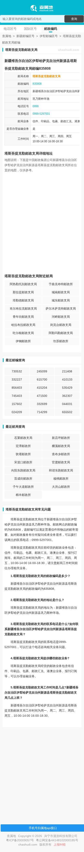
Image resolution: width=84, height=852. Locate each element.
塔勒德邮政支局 (23, 300)
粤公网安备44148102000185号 (57, 840)
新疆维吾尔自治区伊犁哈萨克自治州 (55, 91)
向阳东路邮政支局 (23, 470)
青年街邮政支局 (23, 316)
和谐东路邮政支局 (61, 470)
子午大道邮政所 (23, 486)
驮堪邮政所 (23, 454)
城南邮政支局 (61, 292)
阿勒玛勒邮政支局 (61, 333)
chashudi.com (68, 49)
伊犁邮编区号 (49, 36)
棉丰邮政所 (23, 495)
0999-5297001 (41, 113)
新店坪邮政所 (61, 438)
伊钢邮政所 (23, 341)
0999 (36, 106)
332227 (17, 379)
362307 (67, 395)
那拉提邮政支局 (23, 292)
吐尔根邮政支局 (23, 333)
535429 (67, 387)
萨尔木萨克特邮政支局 (61, 308)
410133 (67, 379)
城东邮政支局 (61, 300)
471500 (42, 395)
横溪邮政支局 (61, 446)
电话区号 (10, 28)
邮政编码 (50, 28)
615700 (42, 379)
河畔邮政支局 (61, 316)
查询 (74, 19)
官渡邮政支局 (61, 462)
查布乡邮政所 (61, 454)
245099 (42, 371)
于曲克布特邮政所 (61, 284)
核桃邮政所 (60, 478)
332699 (42, 404)
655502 (67, 412)
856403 (17, 387)
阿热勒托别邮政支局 (23, 284)
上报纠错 (60, 844)
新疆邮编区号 (25, 36)
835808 (37, 83)
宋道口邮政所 (23, 462)
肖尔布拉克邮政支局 (23, 308)
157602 (17, 404)
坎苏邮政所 (60, 341)
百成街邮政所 (23, 478)
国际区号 (30, 28)
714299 (42, 412)
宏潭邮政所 (23, 446)
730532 (17, 371)
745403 (17, 395)
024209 (17, 412)
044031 (67, 404)
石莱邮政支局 (23, 438)
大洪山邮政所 (61, 486)
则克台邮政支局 (60, 325)
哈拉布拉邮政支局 (23, 325)
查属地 (6, 36)
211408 (67, 371)
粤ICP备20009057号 (20, 840)
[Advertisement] (42, 772)
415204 (42, 387)
